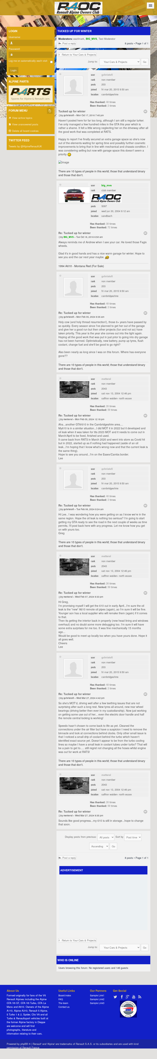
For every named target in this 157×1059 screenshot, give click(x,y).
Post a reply (69, 43)
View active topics (21, 118)
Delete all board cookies (25, 131)
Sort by (119, 837)
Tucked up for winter (74, 31)
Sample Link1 (97, 995)
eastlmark (78, 39)
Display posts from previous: (81, 837)
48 (107, 102)
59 (109, 410)
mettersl (106, 379)
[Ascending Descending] (103, 846)
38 (107, 223)
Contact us (64, 1006)
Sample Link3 (97, 1003)
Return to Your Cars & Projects (79, 54)
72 (109, 227)
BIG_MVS (91, 39)
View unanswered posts (24, 124)
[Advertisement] (108, 902)
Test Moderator (107, 39)
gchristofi (107, 74)
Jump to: (93, 61)
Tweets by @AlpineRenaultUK (25, 146)
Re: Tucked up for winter (74, 233)
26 (107, 406)
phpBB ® (25, 1044)
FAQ (60, 999)
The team (63, 1003)
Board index (64, 995)
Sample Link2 (97, 999)
